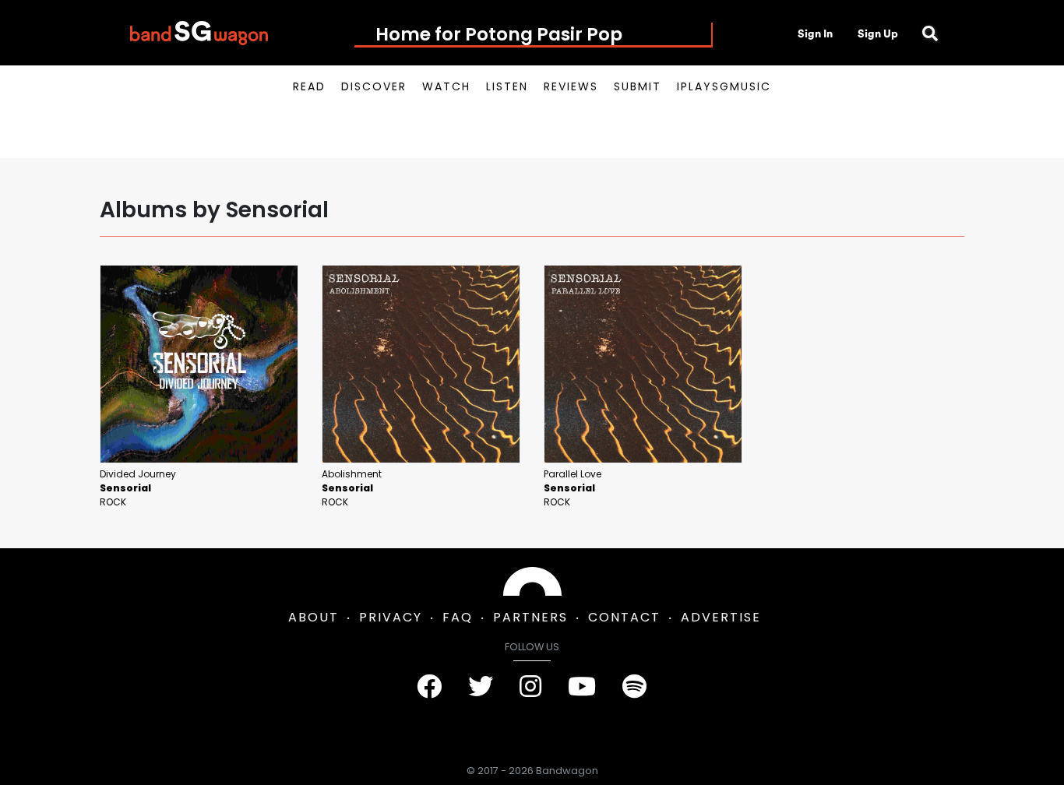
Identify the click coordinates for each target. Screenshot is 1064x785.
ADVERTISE (721, 617)
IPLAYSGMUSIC (724, 86)
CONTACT (624, 617)
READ (309, 86)
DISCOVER (374, 86)
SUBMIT (637, 86)
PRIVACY (390, 617)
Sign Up (878, 33)
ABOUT (313, 617)
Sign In (815, 33)
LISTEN (507, 86)
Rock (113, 502)
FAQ (457, 617)
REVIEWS (571, 86)
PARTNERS (530, 617)
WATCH (446, 86)
